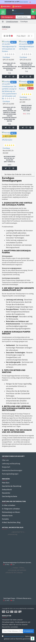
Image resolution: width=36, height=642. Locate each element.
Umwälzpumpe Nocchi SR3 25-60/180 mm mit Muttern (26, 108)
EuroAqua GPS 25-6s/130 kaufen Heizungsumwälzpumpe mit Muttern (26, 65)
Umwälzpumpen (12, 22)
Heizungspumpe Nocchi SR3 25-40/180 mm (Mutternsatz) (9, 159)
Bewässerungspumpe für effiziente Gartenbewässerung (18, 562)
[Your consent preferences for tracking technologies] (32, 638)
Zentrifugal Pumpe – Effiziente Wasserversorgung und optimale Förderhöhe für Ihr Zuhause (18, 598)
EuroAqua (6, 57)
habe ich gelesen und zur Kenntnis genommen (17, 637)
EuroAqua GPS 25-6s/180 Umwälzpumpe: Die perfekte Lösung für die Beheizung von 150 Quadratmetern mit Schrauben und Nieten (9, 114)
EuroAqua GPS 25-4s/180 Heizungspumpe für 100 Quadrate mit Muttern (9, 66)
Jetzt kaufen (24, 2)
